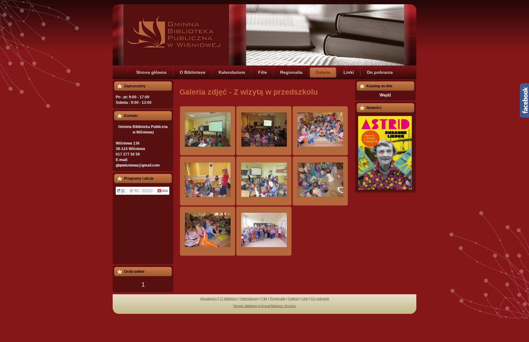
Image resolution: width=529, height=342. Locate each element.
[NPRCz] (142, 191)
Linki (305, 298)
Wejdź (385, 95)
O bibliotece (229, 298)
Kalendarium (249, 298)
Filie (264, 298)
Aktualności (208, 298)
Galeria (293, 298)
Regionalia (277, 298)
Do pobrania (320, 298)
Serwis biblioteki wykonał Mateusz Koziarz (264, 306)
